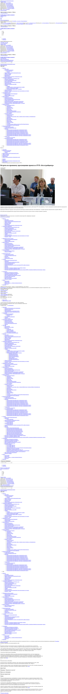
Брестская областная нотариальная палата (14, 428)
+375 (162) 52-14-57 (9, 4)
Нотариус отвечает (8, 384)
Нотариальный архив (6, 396)
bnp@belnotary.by (3, 287)
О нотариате (5, 438)
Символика (9, 329)
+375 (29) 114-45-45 (3, 13)
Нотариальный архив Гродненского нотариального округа (17, 403)
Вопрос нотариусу (6, 374)
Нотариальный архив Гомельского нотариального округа (17, 402)
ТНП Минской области (13, 358)
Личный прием (7, 365)
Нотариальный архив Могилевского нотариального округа (17, 404)
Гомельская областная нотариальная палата (14, 430)
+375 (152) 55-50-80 (10, 7)
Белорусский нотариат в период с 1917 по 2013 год (16, 451)
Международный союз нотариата (11, 452)
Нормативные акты (8, 320)
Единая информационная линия (10, 344)
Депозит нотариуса (8, 360)
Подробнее (57, 641)
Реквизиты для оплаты (11, 407)
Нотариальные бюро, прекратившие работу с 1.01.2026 (15, 373)
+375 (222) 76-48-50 (10, 8)
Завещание (9, 376)
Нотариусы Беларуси (8, 321)
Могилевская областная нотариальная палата (15, 434)
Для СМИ (4, 325)
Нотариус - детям (8, 362)
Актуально (7, 334)
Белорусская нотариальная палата (11, 323)
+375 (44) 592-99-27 (23, 21)
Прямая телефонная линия (9, 366)
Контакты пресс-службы (9, 327)
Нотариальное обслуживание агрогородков (12, 346)
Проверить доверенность (9, 343)
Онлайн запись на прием (9, 370)
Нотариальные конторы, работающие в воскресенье (14, 371)
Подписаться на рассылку (5, 216)
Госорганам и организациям (8, 319)
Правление (7, 418)
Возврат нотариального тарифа (12, 351)
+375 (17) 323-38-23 (3, 294)
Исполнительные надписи (11, 381)
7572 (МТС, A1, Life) (16, 21)
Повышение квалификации (10, 316)
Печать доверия (7, 318)
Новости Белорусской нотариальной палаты (13, 336)
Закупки (6, 324)
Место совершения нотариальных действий (13, 442)
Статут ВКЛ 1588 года (11, 446)
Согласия (8, 393)
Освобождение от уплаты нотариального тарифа (15, 350)
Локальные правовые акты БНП (10, 348)
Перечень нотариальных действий (11, 441)
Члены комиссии (10, 422)
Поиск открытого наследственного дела (12, 342)
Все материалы (9, 314)
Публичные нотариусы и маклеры (13, 448)
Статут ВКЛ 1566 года (11, 445)
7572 (1, 289)
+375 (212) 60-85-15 (9, 5)
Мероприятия (7, 339)
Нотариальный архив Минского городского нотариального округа (19, 413)
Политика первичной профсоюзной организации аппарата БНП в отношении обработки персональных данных (25, 437)
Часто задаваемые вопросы (9, 375)
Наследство (9, 379)
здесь (7, 657)
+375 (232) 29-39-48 (9, 6)
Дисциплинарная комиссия (10, 421)
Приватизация (9, 380)
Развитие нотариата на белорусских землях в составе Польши (18, 450)
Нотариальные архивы (9, 408)
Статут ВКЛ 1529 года (11, 444)
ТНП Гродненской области (14, 356)
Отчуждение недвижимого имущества (14, 382)
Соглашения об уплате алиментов (13, 395)
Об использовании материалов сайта (11, 332)
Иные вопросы (9, 383)
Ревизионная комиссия (9, 423)
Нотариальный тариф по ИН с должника (14, 352)
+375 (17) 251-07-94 (9, 3)
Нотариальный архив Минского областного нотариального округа (19, 414)
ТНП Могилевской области (14, 359)
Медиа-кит (7, 458)
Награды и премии (8, 453)
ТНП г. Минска (12, 357)
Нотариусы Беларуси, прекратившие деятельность (14, 372)
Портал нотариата (3, 65)
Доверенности (9, 377)
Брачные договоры (10, 385)
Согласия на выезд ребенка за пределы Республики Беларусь (18, 394)
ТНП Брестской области (13, 353)
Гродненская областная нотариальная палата (15, 431)
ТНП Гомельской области (13, 355)
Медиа (4, 454)
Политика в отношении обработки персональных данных (15, 435)
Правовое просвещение (9, 309)
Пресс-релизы (7, 326)
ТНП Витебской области (13, 354)
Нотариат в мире (8, 338)
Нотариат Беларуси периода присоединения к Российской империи (19, 447)
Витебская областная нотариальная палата (14, 429)
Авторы (8, 315)
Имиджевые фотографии (11, 331)
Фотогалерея (7, 455)
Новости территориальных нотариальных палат (13, 340)
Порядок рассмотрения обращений (11, 364)
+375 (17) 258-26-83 (3, 295)
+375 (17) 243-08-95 (7, 2)
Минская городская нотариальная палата (14, 432)
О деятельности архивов (9, 397)
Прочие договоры (10, 392)
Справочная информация (7, 341)
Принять (2, 642)
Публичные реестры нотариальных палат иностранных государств (17, 361)
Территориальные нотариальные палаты (7, 64)
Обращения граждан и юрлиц (8, 363)
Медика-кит (7, 328)
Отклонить (6, 642)
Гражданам (5, 307)
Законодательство (8, 347)
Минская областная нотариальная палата (14, 433)
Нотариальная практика (9, 313)
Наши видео (7, 456)
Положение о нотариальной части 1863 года (15, 449)
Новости (4, 333)
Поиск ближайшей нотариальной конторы (12, 369)
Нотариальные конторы (9, 322)
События (6, 317)
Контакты (6, 399)
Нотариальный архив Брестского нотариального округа (17, 400)
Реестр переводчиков (8, 345)
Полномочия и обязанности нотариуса (12, 440)
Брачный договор (10, 378)
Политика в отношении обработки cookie (12, 436)
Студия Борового (10, 305)
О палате (4, 416)
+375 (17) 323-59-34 (5, 9)
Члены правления (10, 419)
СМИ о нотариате (8, 337)
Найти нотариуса (8, 310)
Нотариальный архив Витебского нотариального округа (17, 401)
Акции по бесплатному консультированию (12, 308)
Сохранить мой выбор (4, 693)
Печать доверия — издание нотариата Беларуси (13, 457)
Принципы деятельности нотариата (11, 439)
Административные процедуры (10, 398)
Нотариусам (5, 312)
